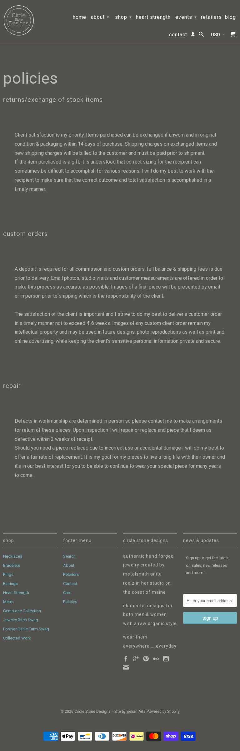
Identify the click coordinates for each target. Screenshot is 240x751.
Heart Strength (153, 17)
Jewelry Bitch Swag (20, 620)
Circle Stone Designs (92, 711)
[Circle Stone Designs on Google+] (136, 658)
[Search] (201, 35)
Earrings (10, 583)
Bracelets (11, 565)
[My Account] (193, 35)
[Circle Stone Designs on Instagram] (166, 658)
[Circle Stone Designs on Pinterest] (146, 658)
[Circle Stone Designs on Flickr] (156, 658)
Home (79, 17)
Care (67, 592)
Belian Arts (136, 711)
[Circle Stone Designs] (18, 20)
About (100, 17)
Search (69, 556)
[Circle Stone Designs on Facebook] (126, 658)
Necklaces (12, 556)
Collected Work (17, 638)
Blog (230, 17)
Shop (123, 17)
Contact (178, 35)
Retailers (211, 17)
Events (186, 17)
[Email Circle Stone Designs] (126, 667)
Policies (70, 601)
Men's (8, 601)
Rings (8, 574)
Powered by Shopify (163, 711)
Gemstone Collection (22, 610)
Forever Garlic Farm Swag (26, 629)
